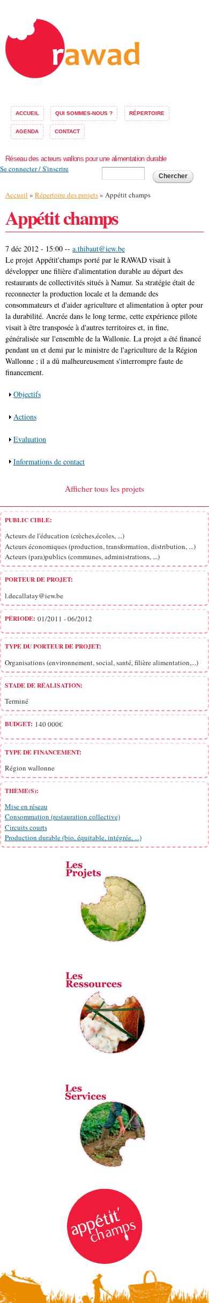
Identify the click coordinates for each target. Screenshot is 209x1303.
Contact (67, 131)
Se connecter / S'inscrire (34, 168)
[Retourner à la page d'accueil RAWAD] (72, 73)
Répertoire (147, 113)
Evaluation (29, 439)
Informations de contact (49, 461)
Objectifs (27, 394)
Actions (24, 417)
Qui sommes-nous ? (84, 113)
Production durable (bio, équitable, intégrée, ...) (73, 837)
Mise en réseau (26, 806)
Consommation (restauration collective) (62, 816)
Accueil (27, 113)
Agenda (27, 131)
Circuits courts (26, 827)
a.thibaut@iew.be (98, 248)
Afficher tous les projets (104, 488)
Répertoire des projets (66, 195)
